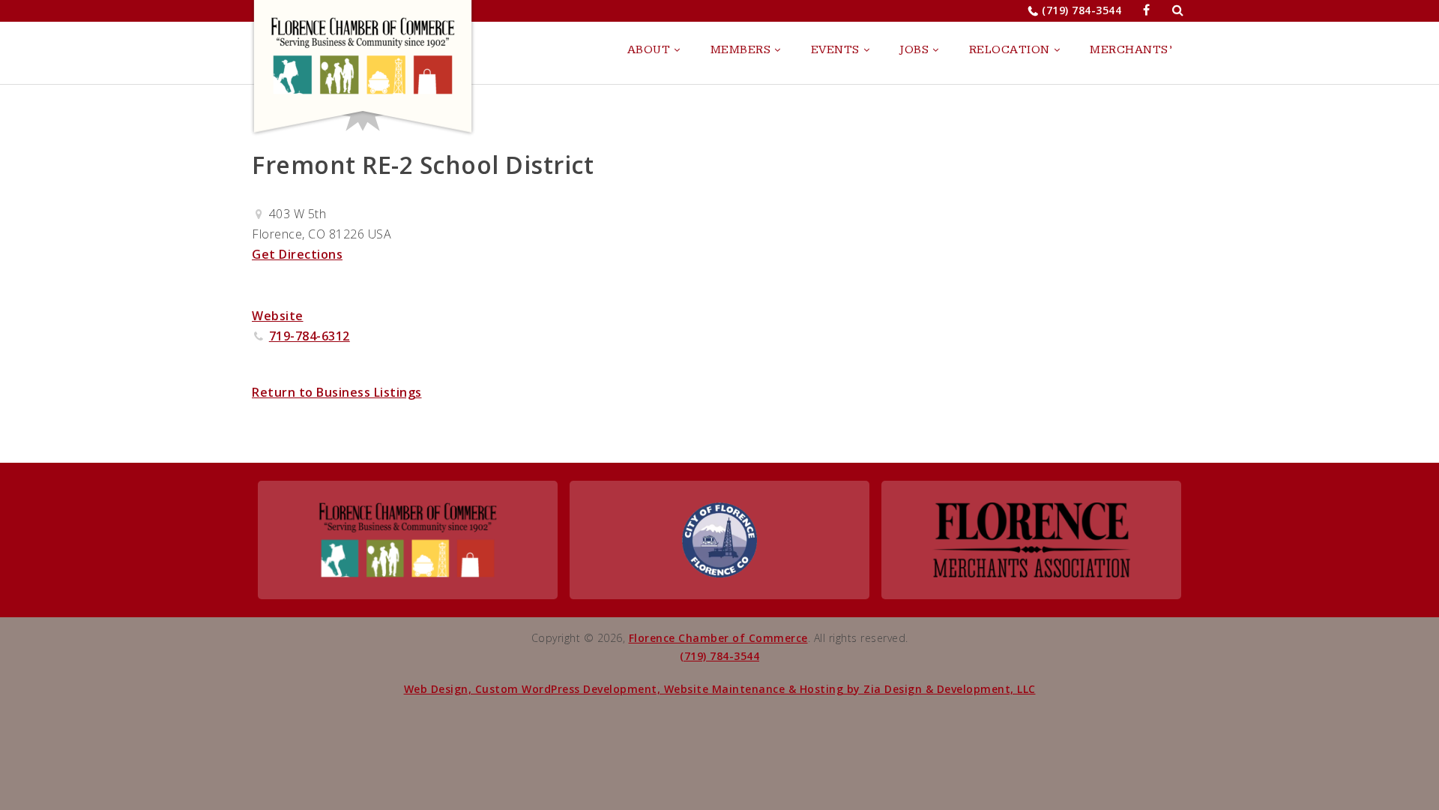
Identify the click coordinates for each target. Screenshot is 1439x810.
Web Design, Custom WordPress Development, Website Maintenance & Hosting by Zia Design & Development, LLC (720, 689)
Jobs (914, 50)
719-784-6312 (309, 336)
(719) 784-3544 (1081, 10)
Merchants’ (1131, 50)
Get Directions (297, 254)
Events (835, 50)
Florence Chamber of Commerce (718, 638)
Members (741, 50)
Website (278, 316)
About (649, 50)
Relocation (1009, 50)
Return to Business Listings (337, 392)
